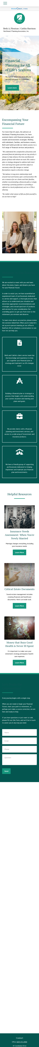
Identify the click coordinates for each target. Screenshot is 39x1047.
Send (6, 771)
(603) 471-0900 (22, 1042)
